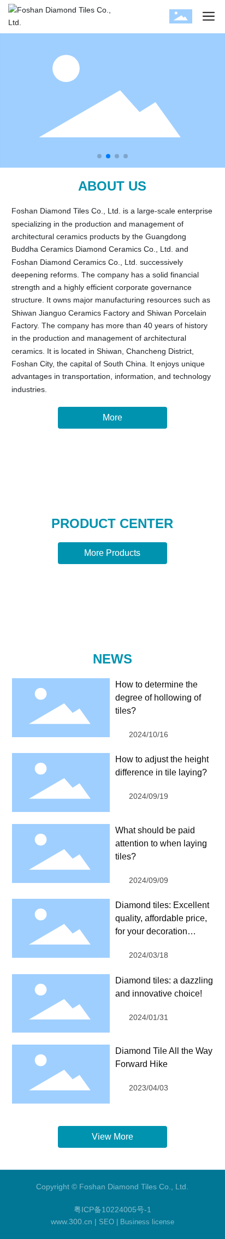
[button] (99, 156)
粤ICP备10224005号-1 (112, 1209)
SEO (106, 1222)
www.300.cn (71, 1221)
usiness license (149, 1222)
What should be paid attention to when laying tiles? (161, 843)
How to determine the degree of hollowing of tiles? (158, 697)
